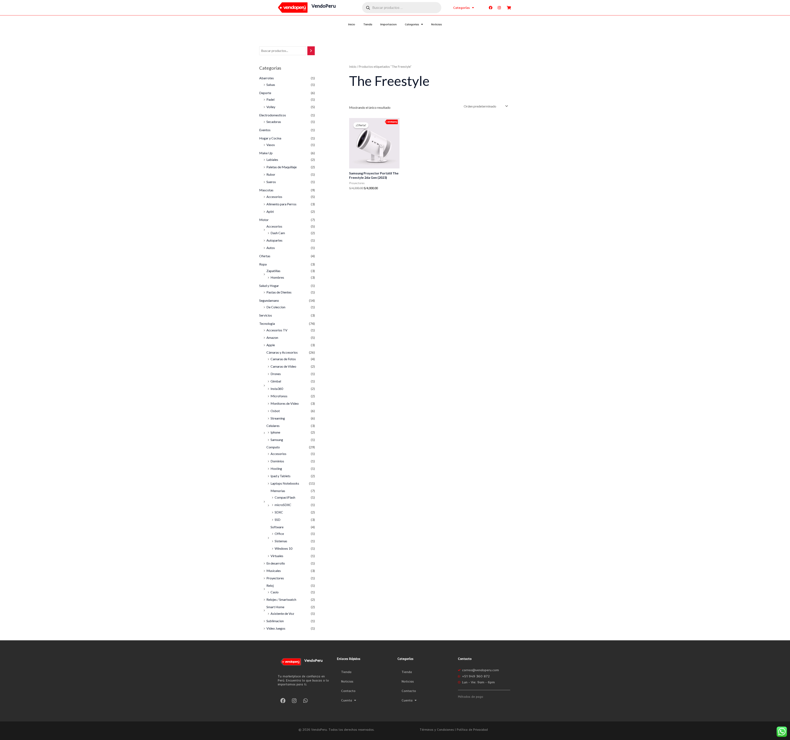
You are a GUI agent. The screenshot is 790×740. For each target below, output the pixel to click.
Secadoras (273, 122)
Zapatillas (273, 271)
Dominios (277, 461)
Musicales (273, 571)
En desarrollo (275, 563)
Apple (270, 345)
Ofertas (264, 256)
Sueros (271, 182)
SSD (277, 519)
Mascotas (266, 190)
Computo (273, 447)
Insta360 (277, 388)
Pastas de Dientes (279, 292)
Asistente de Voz (282, 613)
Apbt (270, 211)
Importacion (388, 24)
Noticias (436, 24)
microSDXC (283, 505)
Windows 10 (283, 548)
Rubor (270, 174)
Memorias (278, 491)
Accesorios (274, 197)
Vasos (270, 145)
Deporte (265, 93)
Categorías (461, 8)
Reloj (270, 585)
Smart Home (275, 607)
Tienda (367, 24)
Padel (270, 99)
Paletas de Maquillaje (281, 167)
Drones (276, 374)
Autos (270, 248)
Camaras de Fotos (283, 359)
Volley (270, 107)
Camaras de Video (283, 366)
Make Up (266, 153)
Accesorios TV (276, 330)
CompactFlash (285, 497)
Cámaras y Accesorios (282, 352)
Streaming (278, 418)
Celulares (273, 426)
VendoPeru (324, 6)
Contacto (348, 691)
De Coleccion (275, 307)
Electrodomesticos (272, 115)
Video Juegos (275, 628)
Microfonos (279, 396)
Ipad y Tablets (280, 476)
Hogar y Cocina (270, 138)
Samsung (277, 440)
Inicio (351, 24)
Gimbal (276, 381)
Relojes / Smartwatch (281, 599)
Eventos (265, 130)
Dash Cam (278, 233)
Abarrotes (266, 78)
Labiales (272, 159)
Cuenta (346, 700)
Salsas (270, 85)
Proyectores (275, 578)
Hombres (277, 277)
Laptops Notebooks (285, 483)
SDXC (279, 512)
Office (279, 533)
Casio (275, 592)
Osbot (275, 411)
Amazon (272, 337)
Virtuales (277, 556)
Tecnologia (267, 323)
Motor (264, 220)
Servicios (265, 315)
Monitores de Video (285, 403)
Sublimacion (275, 621)
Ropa (263, 264)
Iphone (275, 432)
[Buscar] (311, 50)
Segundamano (269, 300)
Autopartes (274, 240)
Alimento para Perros (281, 204)
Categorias (412, 24)
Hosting (276, 468)
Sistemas (281, 541)
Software (277, 527)
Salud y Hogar (269, 286)
